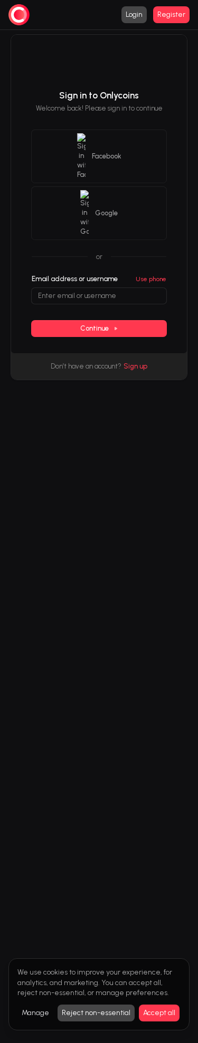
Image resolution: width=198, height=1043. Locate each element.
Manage (35, 1012)
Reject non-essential (96, 1012)
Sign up (135, 366)
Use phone (151, 279)
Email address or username (75, 279)
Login (134, 14)
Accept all (159, 1012)
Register (171, 14)
